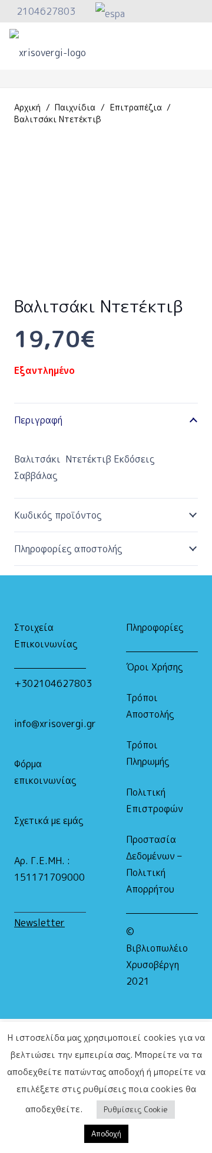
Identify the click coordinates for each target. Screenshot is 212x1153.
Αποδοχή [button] (106, 1133)
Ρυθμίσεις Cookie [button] (136, 1109)
